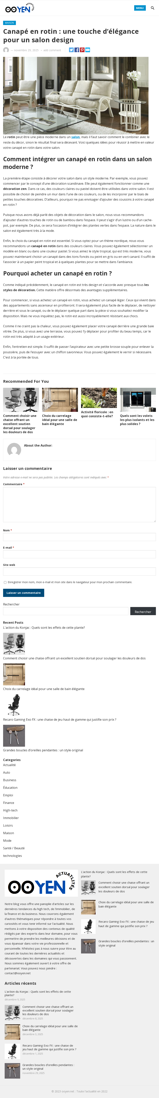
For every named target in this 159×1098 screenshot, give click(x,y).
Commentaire (14, 484)
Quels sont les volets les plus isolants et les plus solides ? (137, 420)
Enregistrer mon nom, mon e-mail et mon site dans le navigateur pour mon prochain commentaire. (70, 582)
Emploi (8, 795)
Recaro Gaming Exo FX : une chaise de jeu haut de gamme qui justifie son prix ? (59, 719)
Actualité (9, 765)
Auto (6, 772)
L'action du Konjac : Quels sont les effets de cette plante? (44, 627)
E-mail (8, 547)
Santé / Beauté (14, 848)
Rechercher (11, 604)
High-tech (10, 810)
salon (75, 137)
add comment (52, 50)
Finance (8, 803)
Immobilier (11, 818)
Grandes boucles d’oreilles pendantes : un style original (43, 750)
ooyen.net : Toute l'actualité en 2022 (84, 1091)
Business (9, 780)
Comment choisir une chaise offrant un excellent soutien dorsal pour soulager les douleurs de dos (19, 424)
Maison (9, 22)
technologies (12, 856)
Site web (9, 565)
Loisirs (8, 825)
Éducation (10, 787)
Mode (7, 840)
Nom (7, 530)
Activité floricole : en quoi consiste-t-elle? (97, 414)
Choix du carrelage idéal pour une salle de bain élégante (59, 420)
